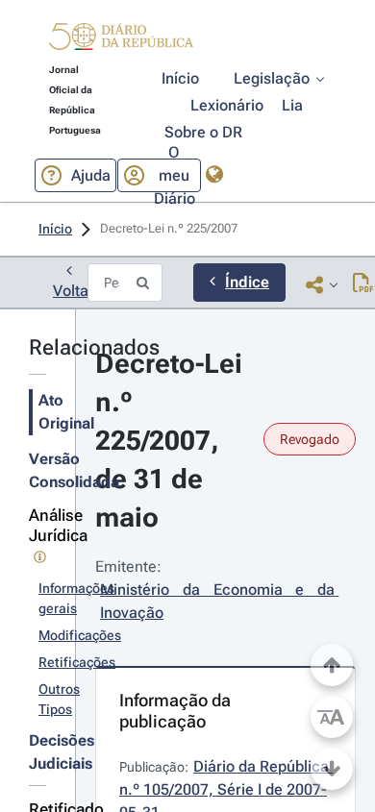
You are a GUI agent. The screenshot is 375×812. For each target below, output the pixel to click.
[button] (121, 39)
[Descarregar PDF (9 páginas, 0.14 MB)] (363, 284)
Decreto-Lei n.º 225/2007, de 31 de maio (172, 440)
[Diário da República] (121, 41)
